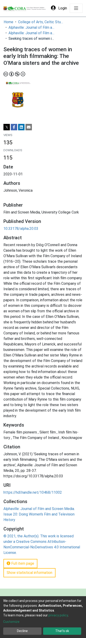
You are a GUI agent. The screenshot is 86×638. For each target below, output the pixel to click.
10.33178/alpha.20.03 (20, 228)
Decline (22, 631)
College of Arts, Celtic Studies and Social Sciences (41, 22)
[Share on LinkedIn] (21, 127)
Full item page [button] (22, 563)
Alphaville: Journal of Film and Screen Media (31, 27)
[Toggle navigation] (76, 8)
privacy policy (58, 615)
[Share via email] (28, 127)
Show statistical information (29, 572)
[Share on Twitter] (6, 127)
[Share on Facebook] (14, 127)
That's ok (62, 631)
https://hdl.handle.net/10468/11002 (32, 492)
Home (8, 22)
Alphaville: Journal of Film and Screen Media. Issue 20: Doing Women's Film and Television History (31, 33)
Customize (11, 622)
